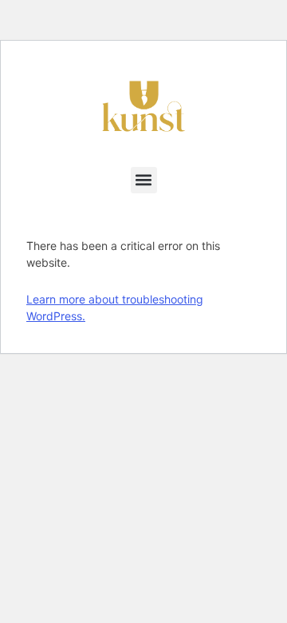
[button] (144, 180)
